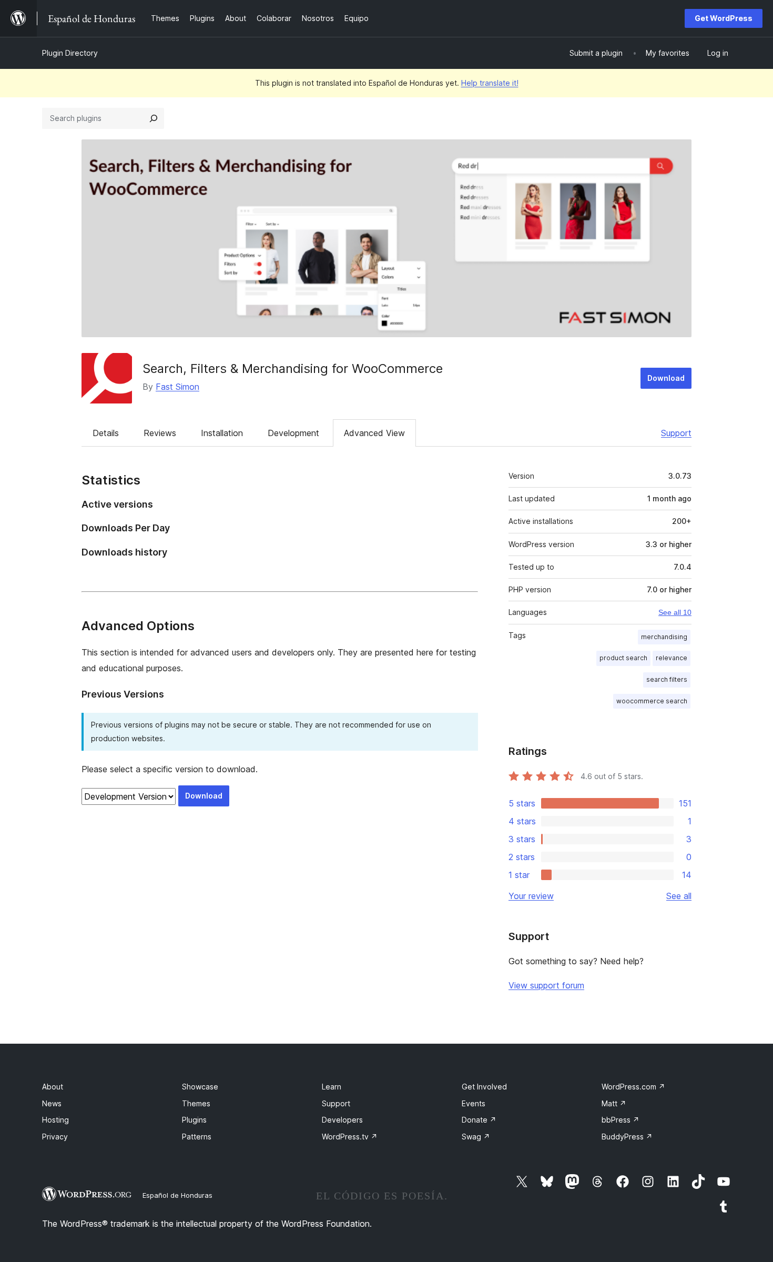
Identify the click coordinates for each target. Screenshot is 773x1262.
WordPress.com (633, 1086)
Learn (331, 1086)
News (52, 1103)
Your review (531, 896)
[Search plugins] (153, 118)
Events (473, 1103)
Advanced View (374, 433)
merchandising (664, 637)
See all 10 (674, 612)
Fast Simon (177, 386)
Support (676, 433)
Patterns (196, 1136)
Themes (196, 1103)
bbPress (620, 1119)
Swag (476, 1136)
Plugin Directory (70, 52)
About (52, 1086)
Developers (342, 1119)
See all (678, 896)
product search (623, 658)
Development (293, 433)
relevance (671, 658)
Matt (614, 1103)
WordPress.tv (350, 1136)
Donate (479, 1119)
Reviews (160, 433)
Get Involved (484, 1086)
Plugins (194, 1119)
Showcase (200, 1086)
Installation (222, 433)
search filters (666, 679)
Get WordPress (723, 18)
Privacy (55, 1136)
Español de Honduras (177, 1195)
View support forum (546, 985)
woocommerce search (651, 701)
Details (106, 433)
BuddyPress (627, 1136)
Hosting (55, 1119)
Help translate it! (489, 82)
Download (666, 377)
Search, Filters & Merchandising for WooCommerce (293, 368)
